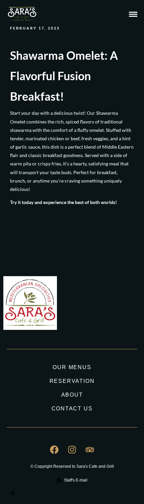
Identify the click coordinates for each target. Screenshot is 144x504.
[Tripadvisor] (89, 449)
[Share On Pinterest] (36, 477)
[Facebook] (54, 449)
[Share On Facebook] (22, 477)
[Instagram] (72, 449)
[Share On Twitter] (29, 477)
